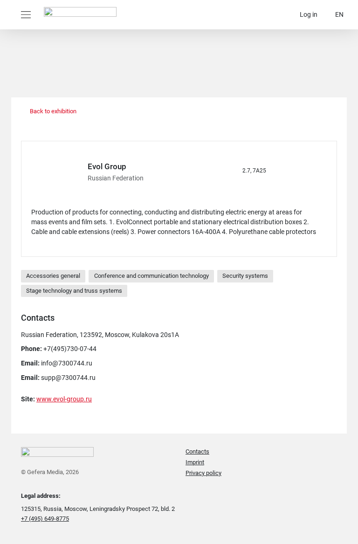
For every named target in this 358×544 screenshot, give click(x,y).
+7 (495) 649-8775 (45, 518)
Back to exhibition (52, 111)
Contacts (197, 451)
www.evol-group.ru (64, 399)
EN (339, 14)
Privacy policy (203, 472)
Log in (308, 14)
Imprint (195, 462)
